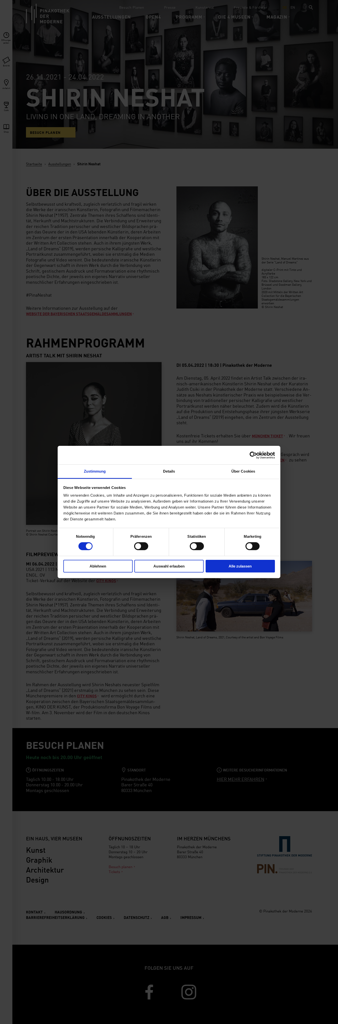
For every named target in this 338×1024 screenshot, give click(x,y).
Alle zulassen (240, 566)
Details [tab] (169, 471)
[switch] (141, 546)
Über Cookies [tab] (243, 471)
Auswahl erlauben (169, 566)
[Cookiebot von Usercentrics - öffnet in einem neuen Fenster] (253, 455)
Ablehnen (98, 566)
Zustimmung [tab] (95, 471)
